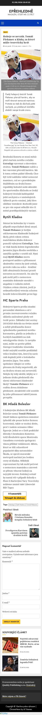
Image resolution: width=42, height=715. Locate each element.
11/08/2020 (17, 46)
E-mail (6, 602)
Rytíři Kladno (21, 505)
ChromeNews (15, 709)
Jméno (5, 593)
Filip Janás (8, 46)
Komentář (7, 561)
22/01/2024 (25, 652)
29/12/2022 (25, 667)
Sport (5, 32)
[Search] (38, 23)
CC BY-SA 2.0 (25, 148)
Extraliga (12, 505)
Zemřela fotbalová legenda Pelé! (29, 660)
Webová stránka (9, 611)
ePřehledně (21, 11)
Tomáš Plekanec (32, 505)
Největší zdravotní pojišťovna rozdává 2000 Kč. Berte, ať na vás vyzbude (29, 643)
